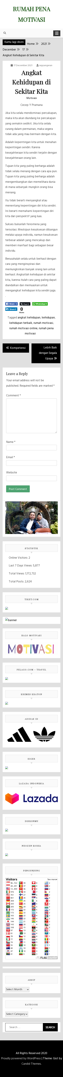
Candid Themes (31, 1064)
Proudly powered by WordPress (21, 1058)
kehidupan (48, 317)
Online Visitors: (19, 558)
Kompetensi (18, 348)
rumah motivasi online (23, 328)
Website (11, 472)
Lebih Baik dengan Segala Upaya (48, 353)
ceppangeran (45, 66)
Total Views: (17, 573)
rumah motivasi (43, 323)
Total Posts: (17, 581)
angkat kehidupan (29, 317)
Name (10, 442)
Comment (13, 395)
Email (10, 457)
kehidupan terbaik (20, 323)
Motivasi (31, 98)
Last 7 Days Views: (21, 565)
